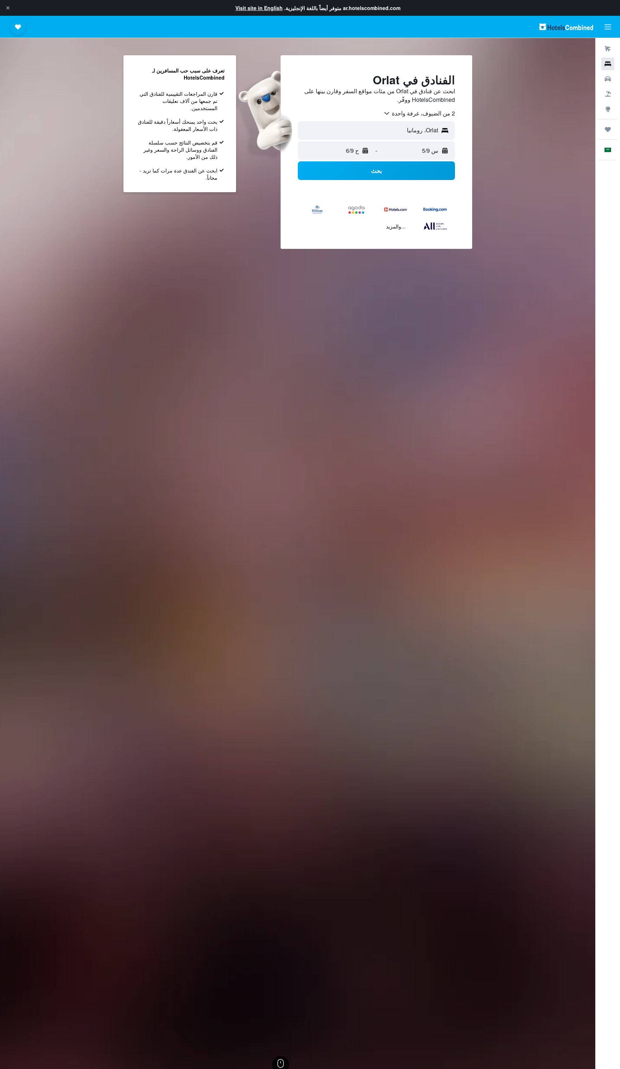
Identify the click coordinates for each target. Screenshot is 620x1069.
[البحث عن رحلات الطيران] (607, 49)
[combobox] (419, 113)
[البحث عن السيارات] (607, 79)
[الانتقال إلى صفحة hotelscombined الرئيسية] (566, 26)
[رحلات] (607, 129)
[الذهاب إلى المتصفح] (607, 109)
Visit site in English (259, 7)
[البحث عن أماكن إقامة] (607, 64)
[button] (8, 8)
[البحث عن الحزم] (607, 94)
